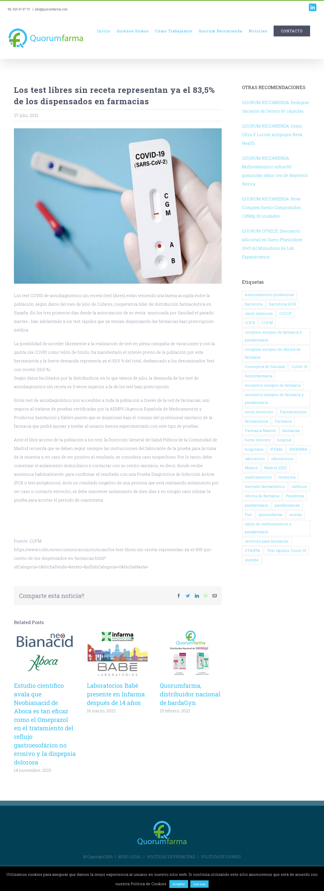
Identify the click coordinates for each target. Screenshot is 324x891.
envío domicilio (259, 411)
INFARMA (298, 449)
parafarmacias (287, 505)
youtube (252, 559)
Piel (248, 514)
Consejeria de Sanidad (265, 366)
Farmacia (283, 421)
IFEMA (276, 449)
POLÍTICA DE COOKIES (221, 856)
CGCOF (285, 313)
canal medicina (259, 313)
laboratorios (282, 458)
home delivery (257, 440)
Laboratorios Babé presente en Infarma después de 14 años (118, 654)
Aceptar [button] (178, 884)
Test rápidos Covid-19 (286, 550)
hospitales (254, 449)
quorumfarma (270, 514)
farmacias (291, 430)
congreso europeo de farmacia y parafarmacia (273, 336)
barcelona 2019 (282, 304)
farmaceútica (256, 421)
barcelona (253, 304)
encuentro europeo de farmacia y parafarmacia (274, 398)
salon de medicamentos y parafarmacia (268, 528)
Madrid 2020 (275, 467)
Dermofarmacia (258, 376)
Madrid (251, 467)
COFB (250, 322)
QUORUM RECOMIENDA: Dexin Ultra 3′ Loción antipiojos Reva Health (272, 134)
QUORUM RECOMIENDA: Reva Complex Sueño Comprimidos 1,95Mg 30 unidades (271, 207)
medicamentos (258, 477)
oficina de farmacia (262, 495)
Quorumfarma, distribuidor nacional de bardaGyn (190, 654)
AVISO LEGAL (129, 856)
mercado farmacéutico (265, 486)
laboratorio (255, 458)
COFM (267, 322)
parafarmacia (256, 505)
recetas (295, 514)
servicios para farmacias (267, 541)
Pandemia (295, 495)
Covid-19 (299, 366)
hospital (284, 440)
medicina (286, 477)
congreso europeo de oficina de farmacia (273, 353)
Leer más (199, 884)
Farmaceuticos (293, 411)
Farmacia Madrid (260, 430)
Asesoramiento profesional (269, 294)
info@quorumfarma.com (51, 9)
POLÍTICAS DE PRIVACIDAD (171, 856)
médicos (299, 486)
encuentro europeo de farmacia (272, 385)
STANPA (252, 550)
